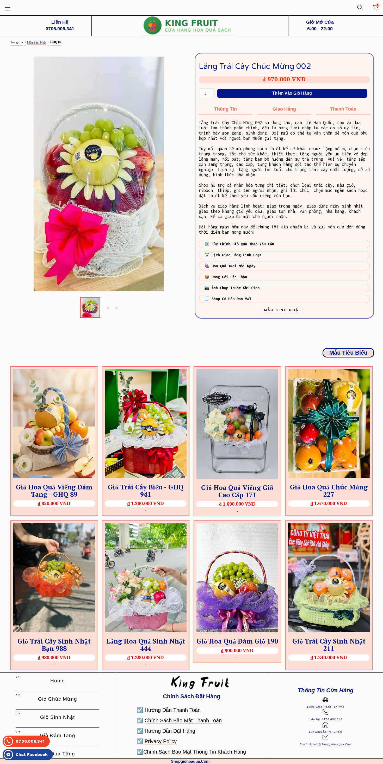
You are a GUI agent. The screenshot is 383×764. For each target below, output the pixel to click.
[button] (7, 7)
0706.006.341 (30, 741)
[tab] (90, 308)
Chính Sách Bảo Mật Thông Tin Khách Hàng (194, 752)
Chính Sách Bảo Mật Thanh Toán (183, 720)
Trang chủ (16, 42)
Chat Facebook (32, 754)
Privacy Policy (161, 741)
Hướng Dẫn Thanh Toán (173, 710)
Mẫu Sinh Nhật (36, 42)
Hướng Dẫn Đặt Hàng (170, 731)
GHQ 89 (55, 42)
